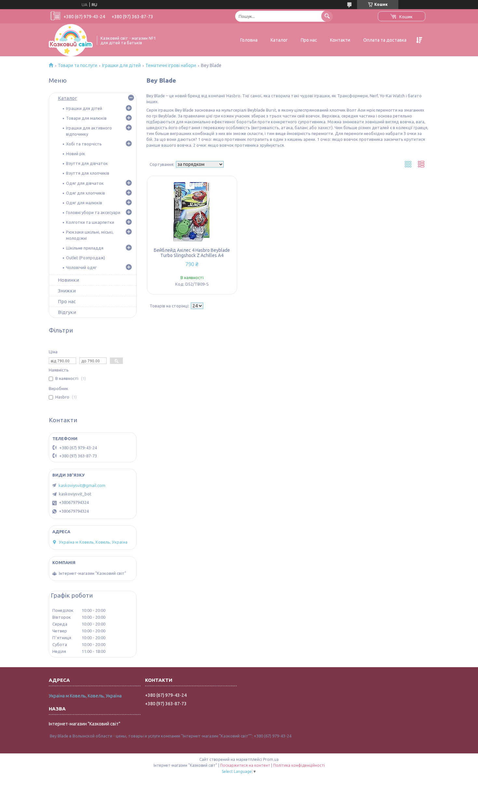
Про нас (309, 40)
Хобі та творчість (84, 144)
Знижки (67, 290)
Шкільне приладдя (84, 248)
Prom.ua (271, 759)
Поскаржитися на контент (245, 765)
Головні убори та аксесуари (93, 212)
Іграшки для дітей (121, 65)
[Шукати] (327, 16)
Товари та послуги (77, 65)
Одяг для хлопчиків (85, 193)
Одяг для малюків (84, 202)
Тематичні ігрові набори (170, 65)
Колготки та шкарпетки (90, 222)
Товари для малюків (86, 118)
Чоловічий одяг (81, 267)
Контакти (340, 40)
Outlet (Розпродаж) (85, 257)
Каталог (279, 40)
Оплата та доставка (384, 40)
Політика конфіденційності (299, 765)
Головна (249, 40)
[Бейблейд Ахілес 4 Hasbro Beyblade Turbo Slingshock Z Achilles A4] (192, 211)
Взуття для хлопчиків (87, 173)
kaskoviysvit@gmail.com (82, 485)
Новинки (68, 280)
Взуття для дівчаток (87, 163)
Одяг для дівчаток (85, 183)
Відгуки (67, 312)
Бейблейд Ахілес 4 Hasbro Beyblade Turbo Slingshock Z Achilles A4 (192, 253)
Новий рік (75, 153)
